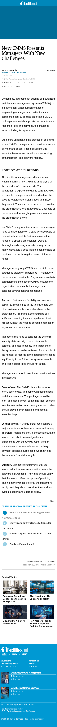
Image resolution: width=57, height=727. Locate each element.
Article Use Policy (48, 565)
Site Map (32, 667)
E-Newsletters (17, 676)
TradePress (17, 719)
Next (52, 501)
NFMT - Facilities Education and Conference (18, 711)
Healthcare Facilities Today (12, 709)
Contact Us (33, 661)
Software (50, 70)
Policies (31, 664)
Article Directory (8, 667)
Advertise (15, 679)
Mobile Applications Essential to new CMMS (19, 83)
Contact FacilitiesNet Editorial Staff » (40, 561)
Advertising (6, 661)
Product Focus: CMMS (13, 87)
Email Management (10, 664)
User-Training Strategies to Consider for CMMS (20, 79)
